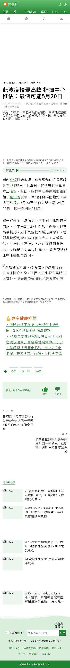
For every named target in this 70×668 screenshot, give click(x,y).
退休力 (22, 654)
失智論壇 (30, 12)
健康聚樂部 (30, 648)
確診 (13, 191)
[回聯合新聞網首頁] (5, 5)
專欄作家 (46, 654)
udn (5, 82)
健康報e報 (17, 632)
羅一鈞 (15, 196)
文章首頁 (34, 654)
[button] (65, 11)
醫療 (44, 12)
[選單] (66, 4)
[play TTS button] (17, 170)
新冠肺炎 (24, 82)
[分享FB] (9, 18)
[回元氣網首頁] (13, 4)
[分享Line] (26, 18)
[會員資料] (60, 4)
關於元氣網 (14, 648)
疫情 (13, 179)
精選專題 (44, 648)
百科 (55, 12)
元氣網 (13, 82)
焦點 (5, 12)
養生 (16, 12)
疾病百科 (57, 648)
